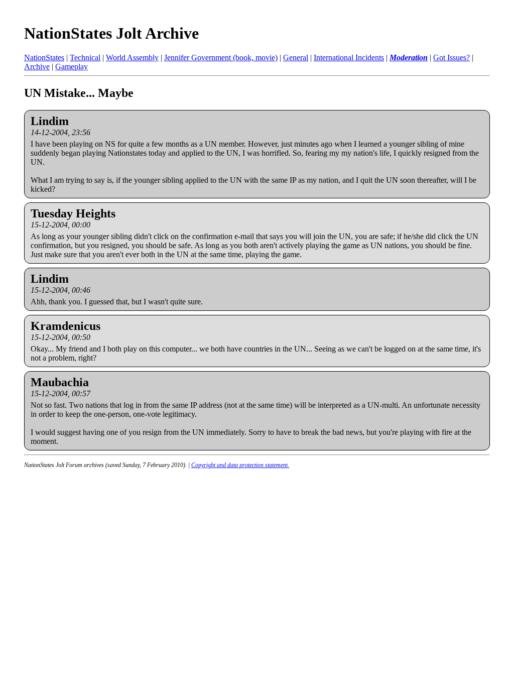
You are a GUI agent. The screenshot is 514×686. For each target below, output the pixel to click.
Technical (85, 57)
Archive (37, 66)
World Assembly (132, 57)
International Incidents (349, 57)
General (295, 57)
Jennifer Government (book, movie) (221, 57)
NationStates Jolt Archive (111, 33)
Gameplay (71, 66)
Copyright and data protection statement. (240, 465)
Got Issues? (451, 57)
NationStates (44, 57)
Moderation (409, 57)
